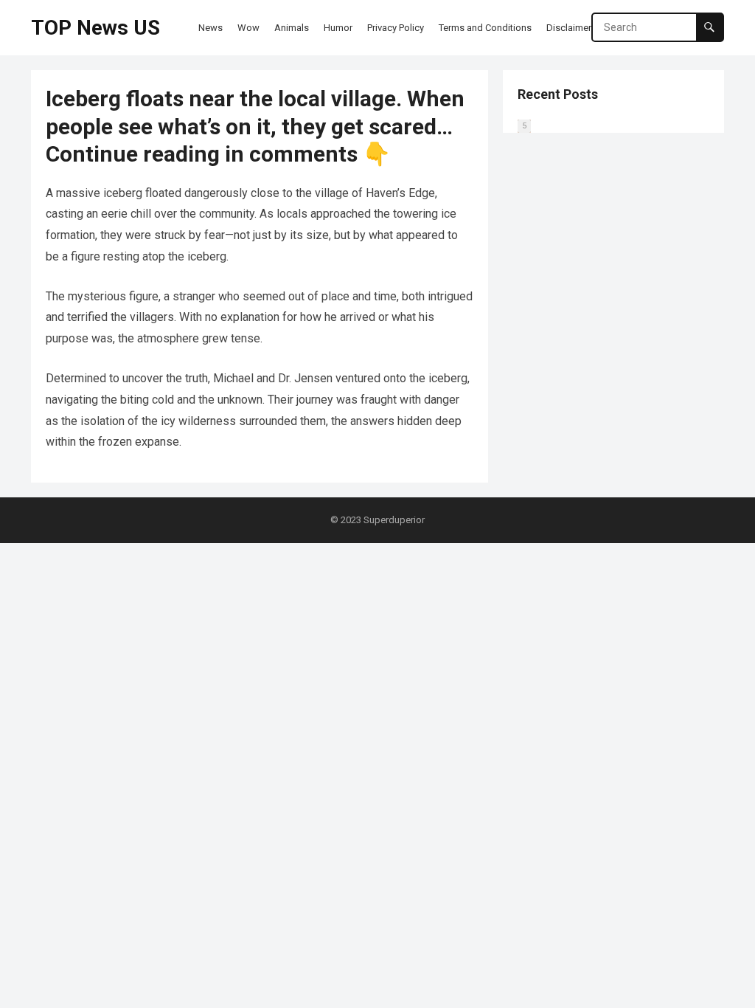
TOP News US (95, 27)
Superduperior (394, 519)
